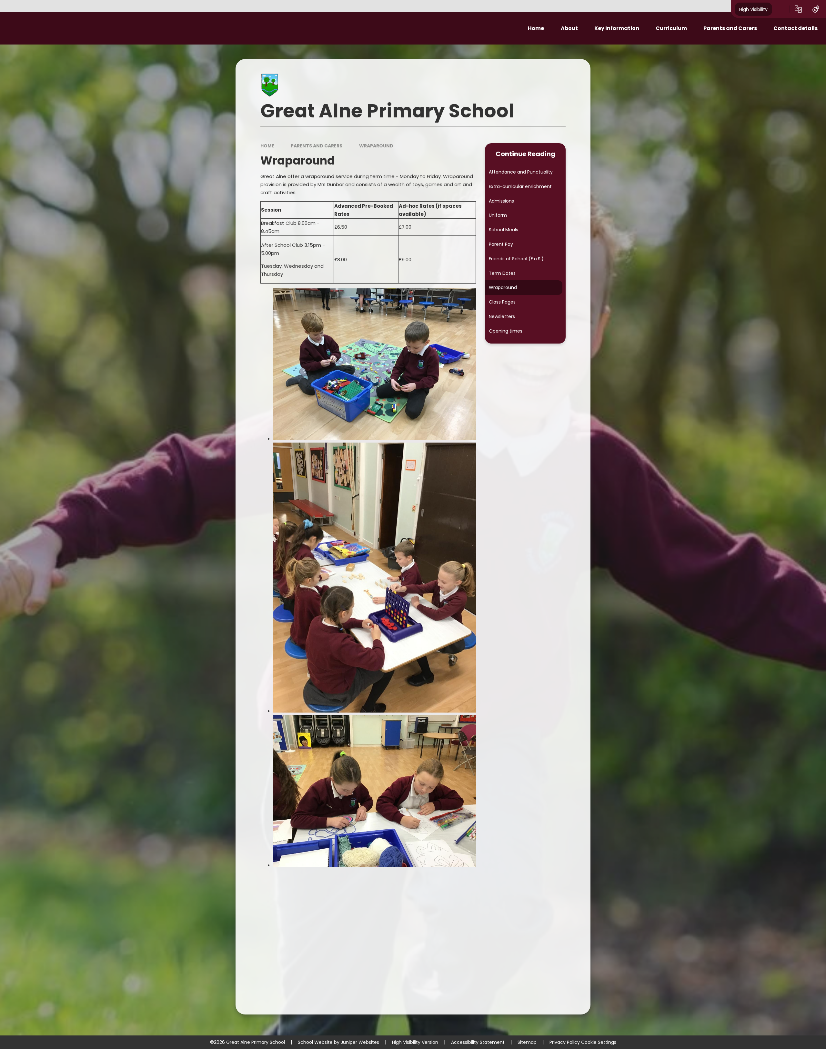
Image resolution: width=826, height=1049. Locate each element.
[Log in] (815, 9)
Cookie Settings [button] (598, 1042)
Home (267, 146)
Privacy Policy (564, 1042)
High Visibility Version (415, 1042)
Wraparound (376, 146)
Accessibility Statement (478, 1042)
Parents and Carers (316, 146)
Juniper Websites (360, 1042)
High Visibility (753, 9)
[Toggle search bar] (781, 9)
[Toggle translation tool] (798, 9)
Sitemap (527, 1042)
